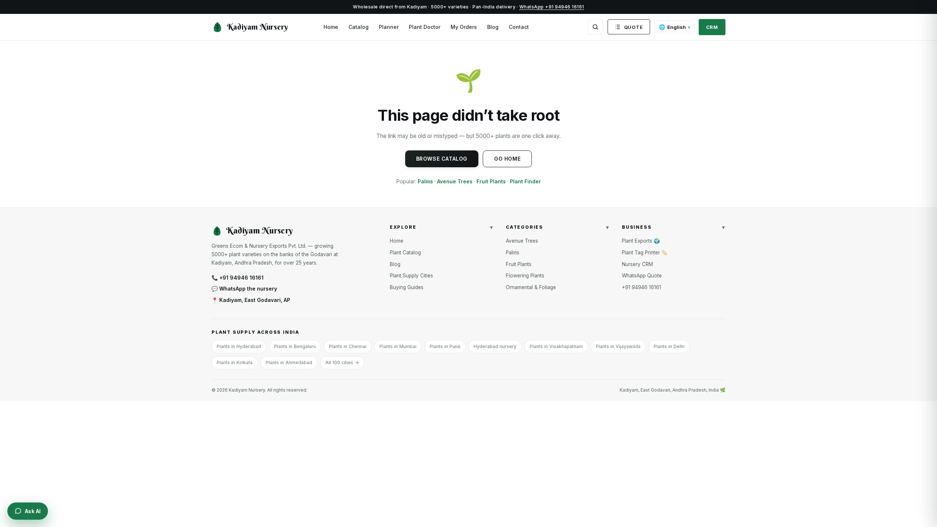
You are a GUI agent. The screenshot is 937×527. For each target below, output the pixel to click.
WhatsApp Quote (642, 276)
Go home (507, 159)
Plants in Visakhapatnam (556, 346)
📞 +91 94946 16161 (238, 277)
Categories (557, 227)
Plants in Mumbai (398, 346)
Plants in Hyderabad (239, 346)
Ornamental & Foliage (531, 287)
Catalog (358, 27)
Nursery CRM (637, 264)
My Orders (464, 27)
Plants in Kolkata (235, 362)
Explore (441, 227)
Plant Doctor (424, 27)
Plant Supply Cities (411, 276)
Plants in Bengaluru (295, 346)
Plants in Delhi (669, 346)
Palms (425, 181)
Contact (519, 27)
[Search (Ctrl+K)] (595, 27)
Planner (389, 27)
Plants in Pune (445, 346)
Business (673, 227)
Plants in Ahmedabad (289, 362)
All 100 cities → (342, 362)
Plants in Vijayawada (618, 346)
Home (331, 27)
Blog (493, 27)
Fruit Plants (491, 181)
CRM (712, 27)
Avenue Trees (455, 181)
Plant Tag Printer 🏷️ (645, 252)
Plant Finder (525, 181)
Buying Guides (406, 287)
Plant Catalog (405, 252)
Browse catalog (441, 159)
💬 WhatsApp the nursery (244, 288)
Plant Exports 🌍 (641, 241)
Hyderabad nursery (495, 346)
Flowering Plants (525, 276)
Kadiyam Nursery (257, 27)
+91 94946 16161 (641, 287)
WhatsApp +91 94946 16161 (551, 7)
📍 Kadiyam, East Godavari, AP (251, 300)
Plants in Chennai (347, 346)
